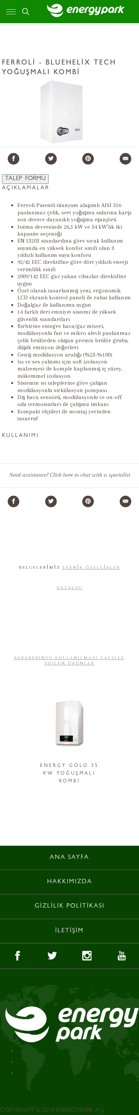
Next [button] (119, 737)
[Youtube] (122, 956)
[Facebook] (13, 159)
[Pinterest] (88, 159)
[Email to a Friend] (125, 159)
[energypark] (85, 10)
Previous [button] (20, 737)
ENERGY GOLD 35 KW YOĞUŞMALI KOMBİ (69, 774)
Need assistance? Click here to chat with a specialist (69, 474)
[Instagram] (87, 956)
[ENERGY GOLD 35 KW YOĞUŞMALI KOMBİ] (69, 725)
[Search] (25, 11)
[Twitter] (51, 159)
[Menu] (11, 12)
